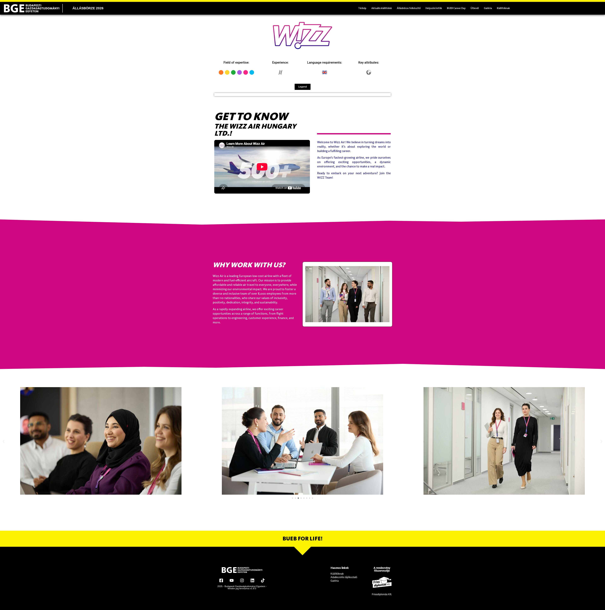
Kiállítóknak (503, 8)
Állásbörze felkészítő (409, 8)
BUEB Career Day (456, 8)
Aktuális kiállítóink (381, 8)
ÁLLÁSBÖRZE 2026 (88, 8)
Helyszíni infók (434, 8)
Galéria (488, 8)
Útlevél (475, 8)
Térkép (362, 8)
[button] (4, 441)
